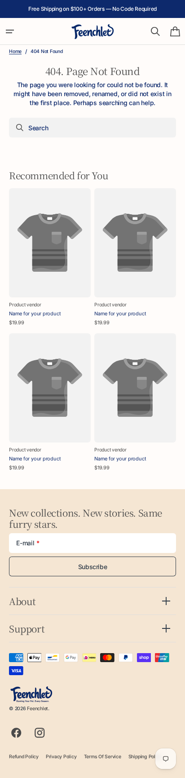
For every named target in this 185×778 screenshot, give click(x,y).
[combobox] (92, 127)
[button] (10, 31)
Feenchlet (37, 709)
